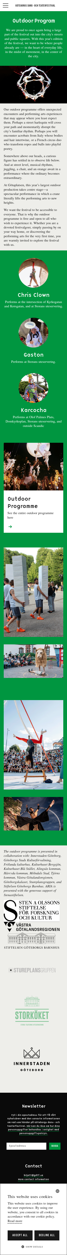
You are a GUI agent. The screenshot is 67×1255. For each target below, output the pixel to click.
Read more (15, 1221)
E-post (11, 1140)
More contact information (33, 1179)
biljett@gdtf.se (33, 1175)
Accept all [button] (20, 1235)
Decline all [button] (47, 1235)
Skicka (54, 1146)
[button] (33, 1246)
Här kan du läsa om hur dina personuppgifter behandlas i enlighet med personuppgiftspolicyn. (34, 1130)
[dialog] (33, 1219)
